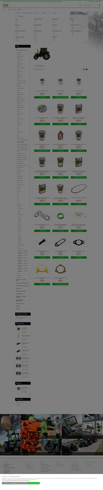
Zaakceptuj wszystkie (33, 483)
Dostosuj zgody (22, 483)
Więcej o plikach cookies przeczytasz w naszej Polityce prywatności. (16, 480)
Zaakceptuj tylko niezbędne (10, 483)
